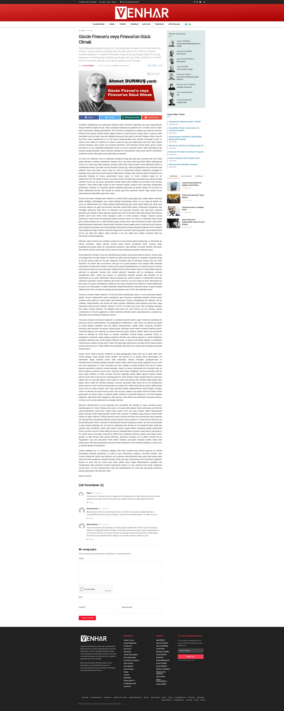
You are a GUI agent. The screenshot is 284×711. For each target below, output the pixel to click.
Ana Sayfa (102, 2)
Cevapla (90, 502)
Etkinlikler (127, 678)
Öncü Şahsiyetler (130, 657)
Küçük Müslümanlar (135, 697)
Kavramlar (127, 652)
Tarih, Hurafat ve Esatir (185, 69)
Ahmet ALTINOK (162, 643)
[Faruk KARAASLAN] (172, 94)
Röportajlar (174, 24)
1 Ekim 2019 (101, 65)
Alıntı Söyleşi (128, 663)
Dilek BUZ (160, 657)
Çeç (178, 95)
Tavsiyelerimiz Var (180, 697)
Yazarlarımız (107, 697)
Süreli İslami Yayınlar (131, 660)
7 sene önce (98, 493)
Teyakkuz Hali (181, 102)
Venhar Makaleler (130, 643)
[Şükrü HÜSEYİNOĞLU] (172, 61)
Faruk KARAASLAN (184, 92)
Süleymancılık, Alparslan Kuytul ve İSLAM (185, 122)
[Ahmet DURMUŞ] (172, 43)
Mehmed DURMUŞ (184, 51)
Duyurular (127, 686)
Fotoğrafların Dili (130, 683)
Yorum (81, 558)
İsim (81, 597)
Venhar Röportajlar (131, 655)
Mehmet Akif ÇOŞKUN (161, 673)
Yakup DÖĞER (182, 67)
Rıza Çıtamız (181, 61)
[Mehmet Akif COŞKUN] (172, 86)
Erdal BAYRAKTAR (184, 100)
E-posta (82, 607)
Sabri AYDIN (160, 676)
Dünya (111, 24)
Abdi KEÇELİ (160, 640)
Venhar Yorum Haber (120, 697)
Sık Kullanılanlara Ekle (130, 2)
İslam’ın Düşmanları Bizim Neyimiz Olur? (184, 158)
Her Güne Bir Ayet (96, 697)
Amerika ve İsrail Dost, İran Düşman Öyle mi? (186, 146)
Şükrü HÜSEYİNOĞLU (185, 59)
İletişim (114, 2)
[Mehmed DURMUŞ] (172, 53)
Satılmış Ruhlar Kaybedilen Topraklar (183, 164)
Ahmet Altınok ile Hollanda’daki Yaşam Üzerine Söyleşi (193, 222)
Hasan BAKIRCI (161, 666)
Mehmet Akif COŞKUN (186, 84)
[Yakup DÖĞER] (172, 69)
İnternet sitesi (127, 607)
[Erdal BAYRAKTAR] (172, 102)
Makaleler (90, 30)
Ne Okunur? (128, 646)
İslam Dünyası (99, 24)
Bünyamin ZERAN (184, 74)
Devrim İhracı (181, 54)
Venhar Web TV (129, 680)
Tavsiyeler (159, 24)
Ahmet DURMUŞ (88, 65)
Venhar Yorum (129, 640)
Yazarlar (134, 24)
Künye (108, 2)
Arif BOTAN (160, 649)
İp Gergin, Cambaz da (184, 87)
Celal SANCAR (161, 655)
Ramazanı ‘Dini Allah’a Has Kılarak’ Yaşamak (186, 152)
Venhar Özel (124, 65)
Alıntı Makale (128, 666)
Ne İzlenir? (128, 649)
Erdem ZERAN (161, 663)
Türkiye (122, 24)
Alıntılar (146, 24)
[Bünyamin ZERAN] (172, 76)
